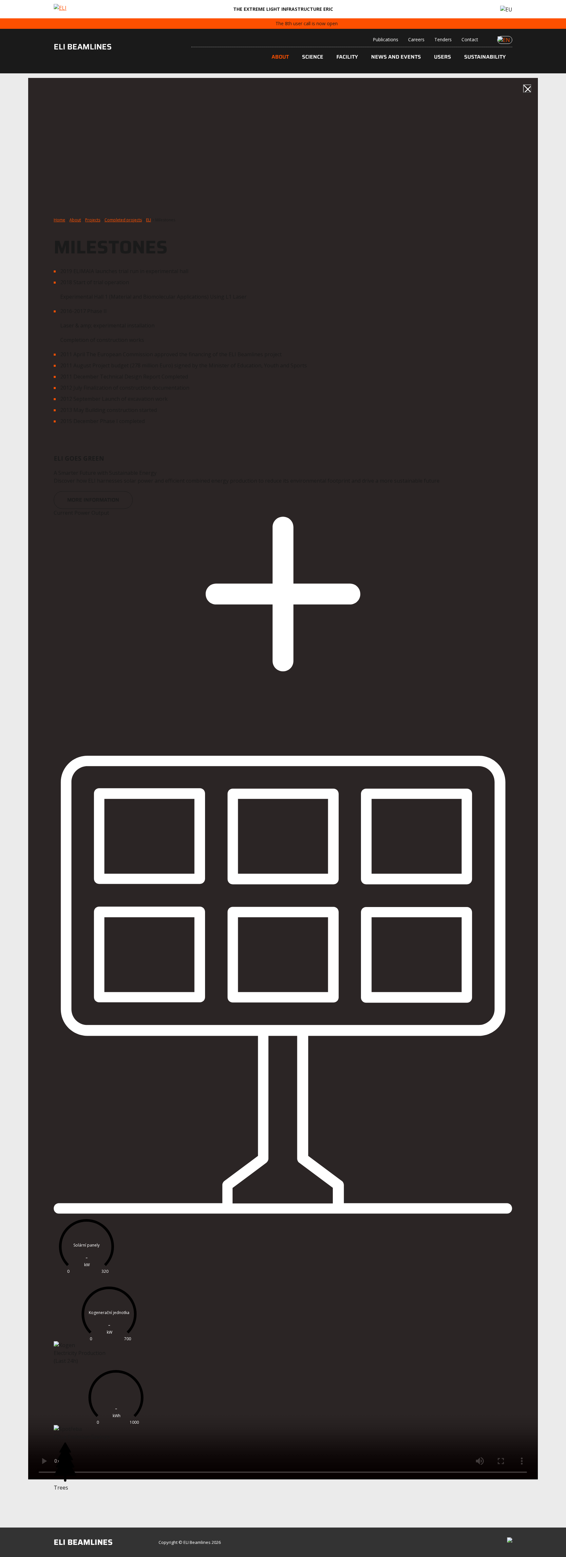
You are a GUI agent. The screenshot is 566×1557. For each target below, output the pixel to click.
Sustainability (485, 57)
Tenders (443, 39)
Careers (416, 39)
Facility (347, 57)
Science (312, 57)
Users (442, 57)
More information (93, 500)
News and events (396, 57)
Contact (470, 39)
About (280, 57)
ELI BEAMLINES (83, 47)
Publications (385, 39)
